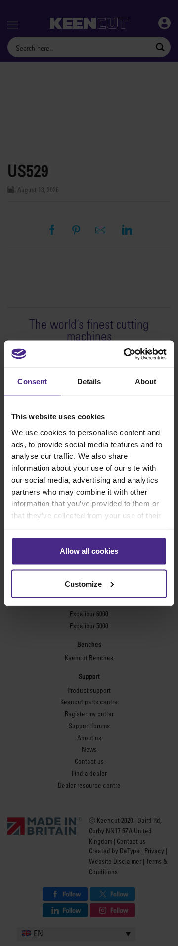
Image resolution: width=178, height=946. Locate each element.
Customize (83, 583)
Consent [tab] (32, 381)
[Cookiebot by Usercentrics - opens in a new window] (126, 354)
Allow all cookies (89, 551)
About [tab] (146, 381)
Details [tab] (89, 381)
